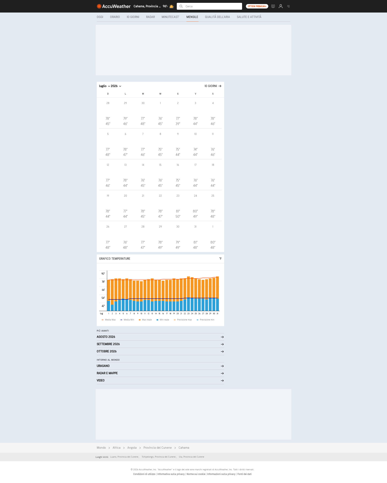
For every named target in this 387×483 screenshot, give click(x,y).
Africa (117, 448)
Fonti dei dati (244, 474)
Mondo (101, 448)
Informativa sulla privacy (171, 474)
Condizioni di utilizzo (144, 474)
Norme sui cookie (196, 474)
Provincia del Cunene (158, 448)
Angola (132, 448)
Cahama (184, 448)
